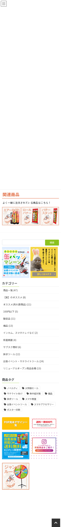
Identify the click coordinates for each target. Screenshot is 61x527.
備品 (50, 393)
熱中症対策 (35, 393)
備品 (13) (8, 325)
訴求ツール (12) (11, 354)
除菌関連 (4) (9, 340)
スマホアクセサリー (44, 404)
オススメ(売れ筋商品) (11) (17, 304)
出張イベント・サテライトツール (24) (23, 361)
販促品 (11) (9, 318)
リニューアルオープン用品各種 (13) (22, 368)
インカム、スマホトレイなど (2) (20, 332)
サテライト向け (14, 393)
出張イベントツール (17, 404)
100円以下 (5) (10, 311)
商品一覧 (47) (10, 290)
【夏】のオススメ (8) (14, 297)
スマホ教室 (30, 399)
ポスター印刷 (13, 409)
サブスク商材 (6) (12, 347)
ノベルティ (12, 388)
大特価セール (31, 388)
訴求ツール (12, 399)
